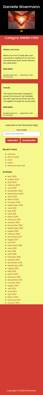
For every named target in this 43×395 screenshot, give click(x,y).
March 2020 (13, 199)
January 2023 (14, 185)
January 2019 (14, 222)
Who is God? (13, 157)
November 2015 (15, 262)
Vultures (11, 154)
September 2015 (15, 265)
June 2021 (12, 188)
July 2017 (12, 242)
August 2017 (13, 239)
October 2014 (14, 282)
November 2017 (15, 236)
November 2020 (15, 190)
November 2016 (15, 245)
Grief (10, 160)
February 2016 (14, 257)
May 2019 (12, 211)
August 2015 (13, 268)
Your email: (21, 130)
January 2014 (14, 302)
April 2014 (12, 294)
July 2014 (12, 288)
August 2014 (13, 285)
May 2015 (12, 271)
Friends (6, 87)
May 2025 (12, 176)
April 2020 (12, 196)
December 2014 (15, 279)
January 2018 (14, 234)
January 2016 (14, 259)
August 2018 (13, 231)
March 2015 (13, 274)
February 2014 (14, 300)
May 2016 (12, 251)
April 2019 (12, 213)
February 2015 (14, 277)
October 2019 (14, 202)
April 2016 (12, 254)
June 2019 (12, 208)
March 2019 (13, 216)
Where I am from (11, 49)
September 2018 (15, 228)
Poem (10, 162)
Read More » (8, 69)
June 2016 (12, 248)
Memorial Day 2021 (16, 165)
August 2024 (13, 179)
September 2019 (15, 205)
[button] (22, 31)
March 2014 (13, 297)
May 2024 (12, 182)
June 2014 (12, 291)
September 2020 (15, 193)
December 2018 (15, 225)
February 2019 (14, 219)
